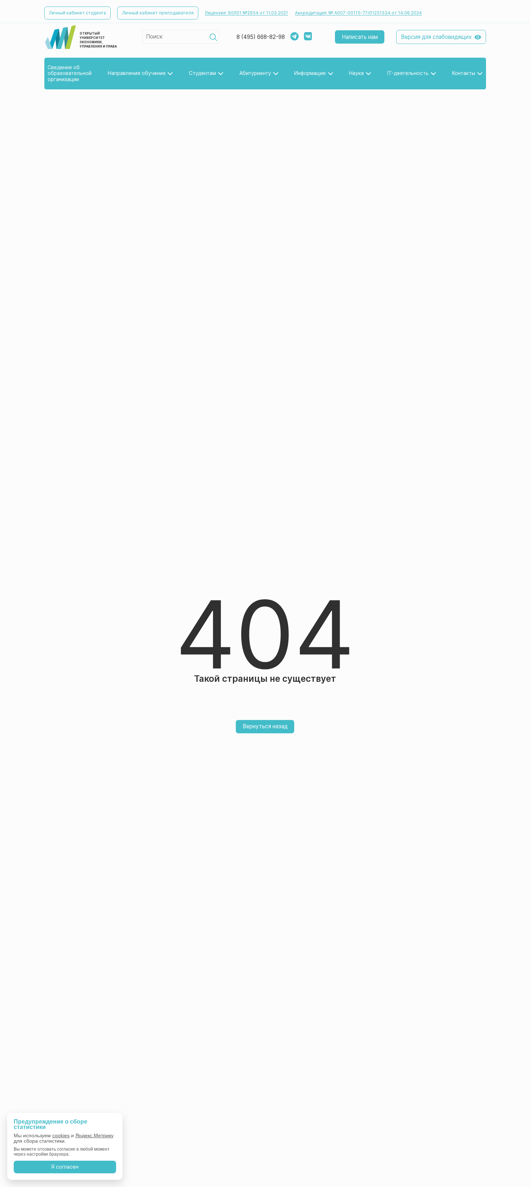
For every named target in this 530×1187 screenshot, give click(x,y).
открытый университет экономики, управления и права (98, 40)
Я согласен (65, 1167)
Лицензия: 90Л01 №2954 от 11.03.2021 (246, 12)
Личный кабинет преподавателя (158, 12)
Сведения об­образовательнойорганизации (70, 74)
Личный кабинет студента (77, 12)
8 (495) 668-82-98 (261, 37)
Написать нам (360, 37)
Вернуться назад (265, 726)
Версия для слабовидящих (436, 37)
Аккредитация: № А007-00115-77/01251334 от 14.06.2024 (358, 12)
